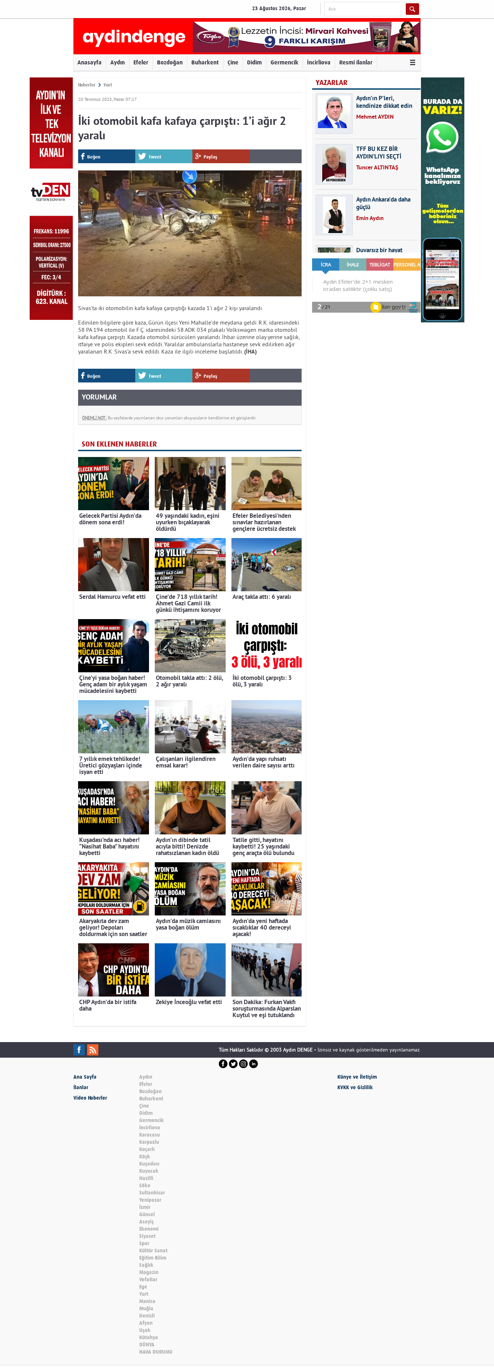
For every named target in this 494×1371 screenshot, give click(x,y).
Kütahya (148, 1337)
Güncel (147, 1214)
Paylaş (210, 157)
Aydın (117, 62)
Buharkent (205, 62)
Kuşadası (149, 1164)
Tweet (155, 157)
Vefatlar (148, 1280)
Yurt (107, 85)
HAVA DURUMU (156, 1352)
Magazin (148, 1272)
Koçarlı (147, 1149)
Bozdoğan (170, 62)
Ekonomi (149, 1229)
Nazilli (146, 1178)
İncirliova (319, 62)
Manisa (147, 1301)
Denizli (147, 1316)
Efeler (140, 62)
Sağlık (146, 1265)
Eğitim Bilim (152, 1258)
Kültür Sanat (153, 1251)
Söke (144, 1185)
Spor (144, 1243)
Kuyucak (148, 1171)
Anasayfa (89, 62)
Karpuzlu (149, 1142)
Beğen (93, 157)
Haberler (86, 85)
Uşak (144, 1330)
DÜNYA (146, 1345)
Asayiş (146, 1222)
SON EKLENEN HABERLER (119, 444)
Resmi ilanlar (355, 62)
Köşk (144, 1157)
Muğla (146, 1309)
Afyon (146, 1323)
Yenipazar (150, 1200)
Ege (143, 1287)
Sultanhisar (152, 1193)
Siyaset (147, 1236)
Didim (254, 62)
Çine (232, 62)
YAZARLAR (332, 83)
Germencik (284, 62)
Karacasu (149, 1135)
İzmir (144, 1207)
